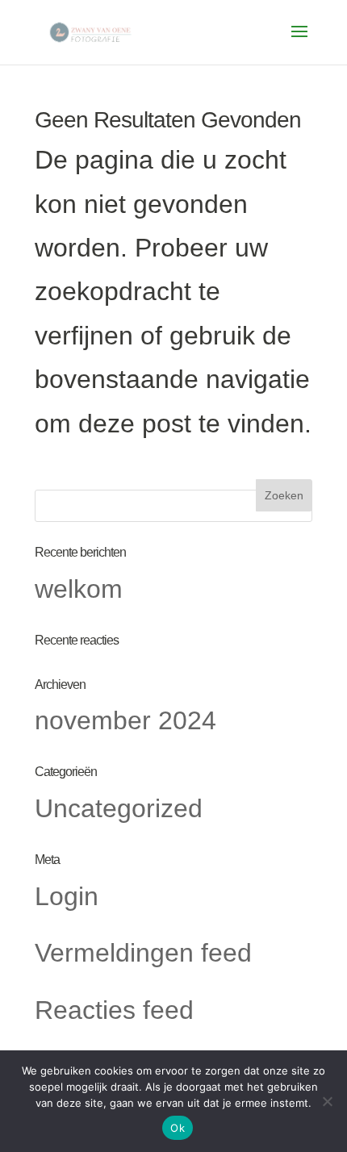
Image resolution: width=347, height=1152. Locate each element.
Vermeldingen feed (143, 952)
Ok (177, 1127)
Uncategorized (119, 808)
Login (66, 896)
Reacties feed (114, 1010)
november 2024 (125, 720)
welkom (79, 588)
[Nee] (327, 1101)
